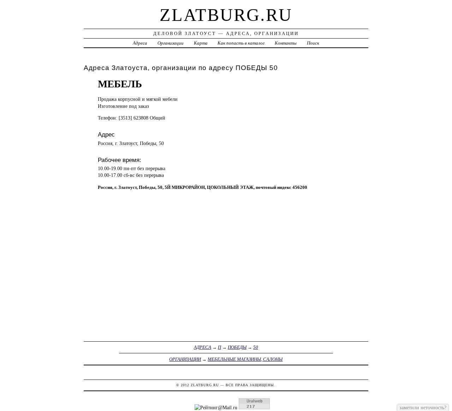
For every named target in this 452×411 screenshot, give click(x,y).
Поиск (313, 43)
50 (255, 347)
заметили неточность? (422, 407)
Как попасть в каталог (241, 43)
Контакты (286, 43)
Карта (201, 43)
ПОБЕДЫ (237, 347)
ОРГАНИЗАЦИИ (185, 359)
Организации (170, 43)
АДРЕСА (202, 347)
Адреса (140, 43)
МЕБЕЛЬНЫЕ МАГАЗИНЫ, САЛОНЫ (245, 359)
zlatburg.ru (226, 15)
